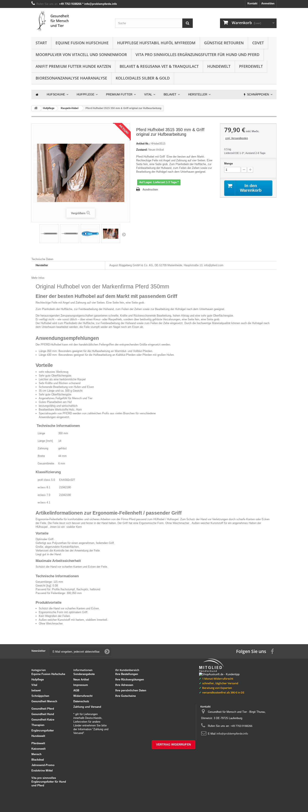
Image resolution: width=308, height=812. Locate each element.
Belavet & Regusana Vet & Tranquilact (159, 66)
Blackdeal (37, 759)
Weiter (124, 234)
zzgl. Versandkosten (236, 138)
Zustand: (142, 149)
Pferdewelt (251, 66)
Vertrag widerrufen (173, 744)
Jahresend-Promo (42, 765)
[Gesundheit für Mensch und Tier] (70, 21)
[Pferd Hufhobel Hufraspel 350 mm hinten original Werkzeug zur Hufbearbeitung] (69, 233)
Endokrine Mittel (42, 770)
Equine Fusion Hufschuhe (82, 42)
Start (41, 42)
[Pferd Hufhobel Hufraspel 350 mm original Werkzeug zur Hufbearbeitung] (110, 233)
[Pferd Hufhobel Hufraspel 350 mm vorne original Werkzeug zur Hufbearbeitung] (49, 233)
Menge (228, 163)
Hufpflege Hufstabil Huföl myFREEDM (156, 42)
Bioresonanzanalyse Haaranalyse (71, 78)
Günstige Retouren (224, 42)
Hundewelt (218, 66)
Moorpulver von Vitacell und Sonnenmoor (81, 54)
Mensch (36, 754)
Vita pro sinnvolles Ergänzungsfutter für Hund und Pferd (197, 54)
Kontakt (252, 3)
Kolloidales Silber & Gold (143, 78)
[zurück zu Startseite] (36, 108)
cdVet (258, 42)
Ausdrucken (150, 189)
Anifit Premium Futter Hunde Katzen (73, 66)
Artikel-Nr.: (143, 143)
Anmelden (267, 3)
